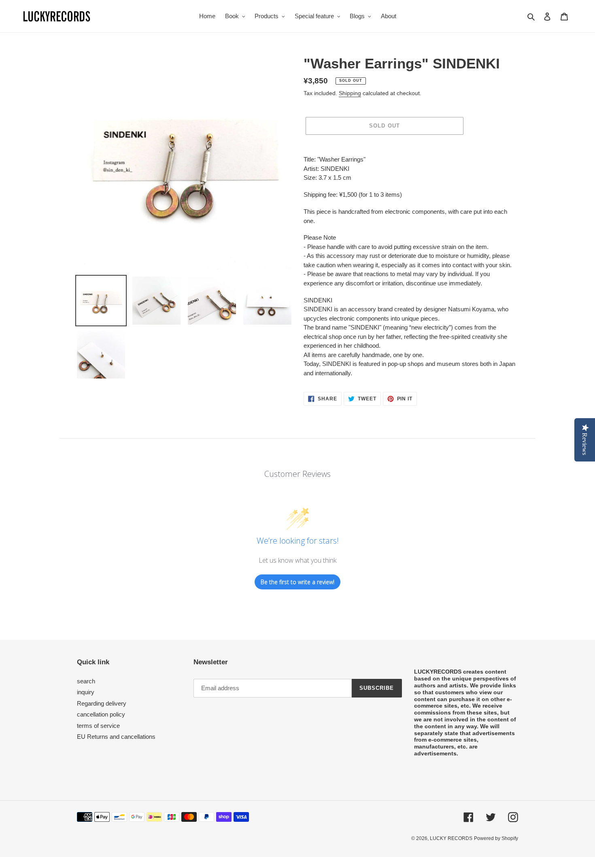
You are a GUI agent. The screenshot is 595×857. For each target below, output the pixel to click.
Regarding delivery (101, 703)
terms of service (98, 725)
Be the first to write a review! (297, 582)
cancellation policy (101, 714)
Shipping (350, 93)
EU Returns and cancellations (116, 736)
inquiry (85, 692)
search (86, 681)
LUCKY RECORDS (451, 838)
